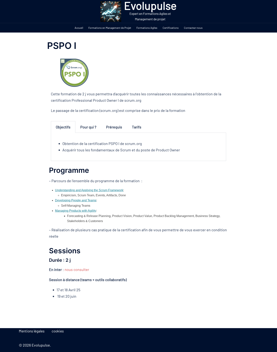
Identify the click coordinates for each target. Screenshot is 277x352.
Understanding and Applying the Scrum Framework (89, 190)
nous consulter (77, 269)
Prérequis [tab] (114, 127)
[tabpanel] (138, 147)
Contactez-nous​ (193, 27)
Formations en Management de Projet (109, 27)
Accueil (79, 27)
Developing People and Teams (75, 200)
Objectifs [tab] (63, 127)
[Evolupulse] (110, 11)
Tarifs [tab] (136, 127)
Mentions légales (31, 331)
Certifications (171, 27)
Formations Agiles (146, 27)
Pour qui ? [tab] (88, 127)
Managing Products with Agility (75, 210)
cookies (58, 331)
